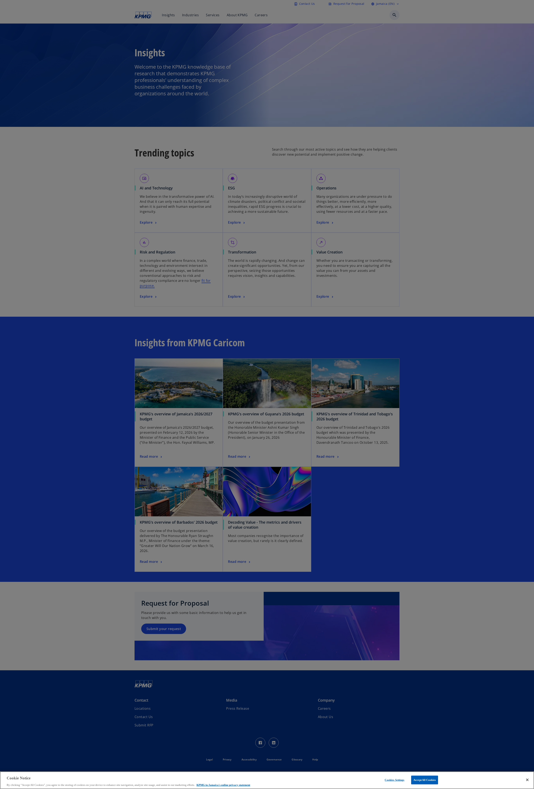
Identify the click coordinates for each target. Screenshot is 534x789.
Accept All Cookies (424, 779)
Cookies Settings (394, 779)
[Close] (527, 779)
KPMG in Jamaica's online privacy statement (223, 784)
